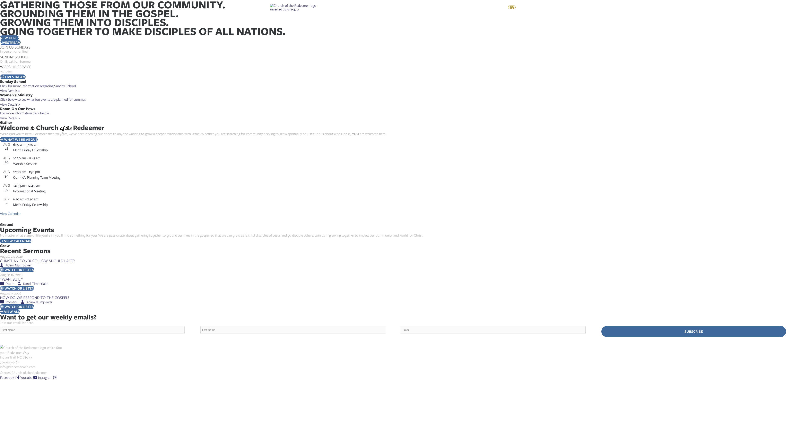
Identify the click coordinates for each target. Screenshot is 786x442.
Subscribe (693, 331)
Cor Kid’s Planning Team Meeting (36, 177)
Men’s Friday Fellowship (30, 150)
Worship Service (25, 163)
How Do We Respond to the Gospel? (34, 297)
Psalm (10, 283)
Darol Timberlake (35, 283)
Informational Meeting (29, 191)
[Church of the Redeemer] (294, 7)
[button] (351, 7)
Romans (12, 302)
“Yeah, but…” (11, 279)
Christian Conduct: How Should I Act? (37, 260)
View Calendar (10, 213)
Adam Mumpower (19, 265)
